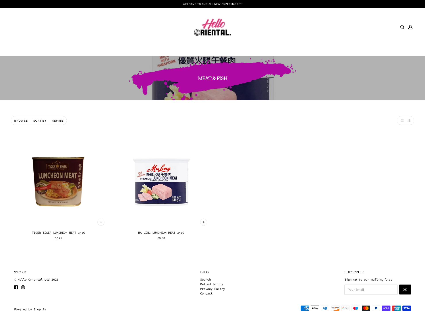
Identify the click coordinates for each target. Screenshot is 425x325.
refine (57, 120)
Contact (206, 293)
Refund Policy (211, 284)
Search (205, 279)
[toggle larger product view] (401, 120)
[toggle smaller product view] (410, 120)
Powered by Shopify (30, 309)
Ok (405, 289)
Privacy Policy (212, 289)
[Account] (410, 27)
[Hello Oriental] (212, 27)
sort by (39, 120)
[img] (402, 27)
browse (21, 120)
